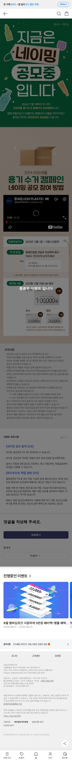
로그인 (14, 656)
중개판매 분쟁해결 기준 (12, 704)
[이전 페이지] (5, 13)
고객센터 (36, 656)
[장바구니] (66, 13)
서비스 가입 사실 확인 (12, 716)
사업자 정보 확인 (47, 681)
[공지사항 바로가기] (68, 644)
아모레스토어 (8, 725)
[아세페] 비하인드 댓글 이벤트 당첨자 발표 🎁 (31, 644)
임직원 (58, 656)
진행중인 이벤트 (15, 576)
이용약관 (6, 722)
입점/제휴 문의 (38, 722)
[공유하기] (65, 743)
